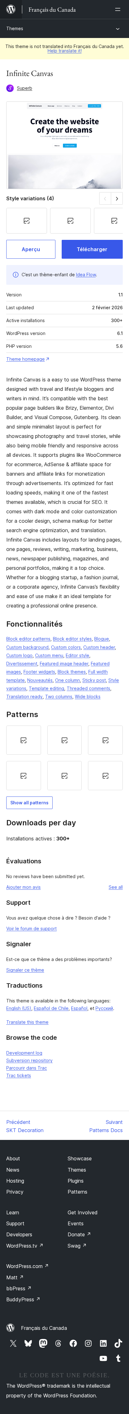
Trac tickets (18, 1075)
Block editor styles (72, 638)
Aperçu (31, 249)
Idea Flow (86, 274)
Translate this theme (27, 1022)
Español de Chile (51, 1008)
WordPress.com (27, 1266)
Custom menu (49, 655)
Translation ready (24, 696)
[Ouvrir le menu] (119, 9)
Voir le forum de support (31, 928)
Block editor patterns (28, 638)
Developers (19, 1234)
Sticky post (94, 680)
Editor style (77, 655)
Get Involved (83, 1212)
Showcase (80, 1158)
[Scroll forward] (117, 198)
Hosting (15, 1181)
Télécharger (92, 249)
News (12, 1170)
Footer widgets (39, 671)
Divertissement (21, 663)
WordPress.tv (25, 1246)
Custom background (27, 647)
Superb (24, 88)
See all (116, 887)
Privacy (14, 1192)
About (13, 1158)
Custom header (99, 647)
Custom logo (19, 655)
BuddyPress (23, 1299)
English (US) (18, 1008)
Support (15, 1223)
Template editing (46, 688)
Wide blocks (88, 696)
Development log (24, 1052)
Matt (15, 1277)
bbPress (19, 1288)
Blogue (101, 638)
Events (76, 1223)
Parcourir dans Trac (26, 1068)
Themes (14, 28)
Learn (12, 1212)
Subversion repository (29, 1060)
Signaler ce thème (25, 970)
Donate (79, 1234)
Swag (77, 1246)
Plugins (76, 1181)
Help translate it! (65, 50)
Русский (104, 1008)
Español (79, 1008)
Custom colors (66, 647)
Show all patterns (29, 802)
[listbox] (64, 758)
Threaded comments (88, 688)
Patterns (77, 1192)
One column (67, 680)
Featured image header (64, 663)
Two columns (58, 696)
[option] (23, 740)
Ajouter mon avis (23, 887)
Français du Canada (44, 1328)
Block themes (72, 671)
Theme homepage (25, 359)
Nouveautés (40, 680)
